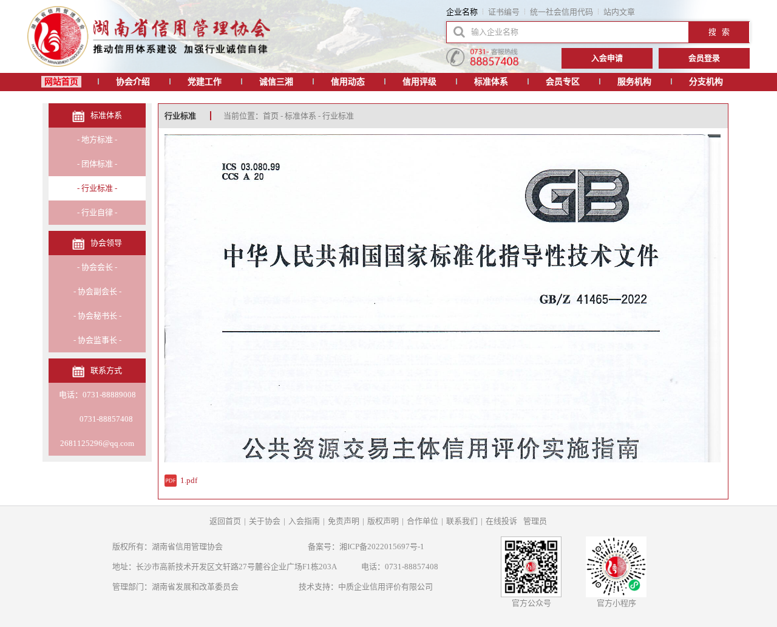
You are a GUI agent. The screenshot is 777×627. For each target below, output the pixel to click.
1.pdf (188, 480)
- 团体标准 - (97, 163)
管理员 (535, 521)
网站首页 (61, 81)
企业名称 (462, 11)
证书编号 (504, 11)
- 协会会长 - (97, 267)
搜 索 (719, 31)
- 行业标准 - (97, 188)
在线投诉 (501, 521)
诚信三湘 (276, 81)
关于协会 (264, 521)
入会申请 (607, 58)
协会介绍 (133, 81)
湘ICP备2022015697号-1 (381, 546)
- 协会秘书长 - (97, 315)
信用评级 (419, 81)
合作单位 (422, 521)
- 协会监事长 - (97, 339)
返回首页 (225, 521)
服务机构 (634, 81)
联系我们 (462, 521)
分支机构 (706, 81)
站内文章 (619, 11)
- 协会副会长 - (97, 291)
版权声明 (383, 521)
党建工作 (205, 81)
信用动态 (348, 81)
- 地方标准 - (97, 139)
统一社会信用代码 (561, 11)
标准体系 (491, 81)
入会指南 (304, 521)
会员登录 (704, 58)
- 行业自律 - (97, 212)
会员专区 (563, 81)
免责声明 (343, 521)
